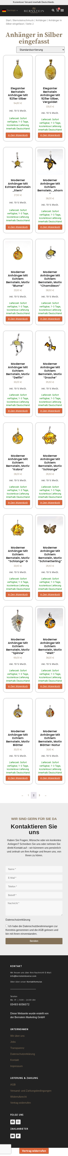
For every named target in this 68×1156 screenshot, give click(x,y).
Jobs (13, 1042)
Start (8, 20)
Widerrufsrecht (18, 1096)
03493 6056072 (20, 1004)
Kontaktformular (34, 982)
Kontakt (14, 1060)
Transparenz (17, 1048)
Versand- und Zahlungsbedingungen (30, 1090)
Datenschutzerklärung (22, 1054)
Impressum (16, 1066)
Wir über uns (17, 1036)
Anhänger (41, 20)
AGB (13, 1084)
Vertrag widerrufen (20, 1102)
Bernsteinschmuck (23, 20)
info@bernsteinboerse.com (23, 976)
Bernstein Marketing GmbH (30, 1017)
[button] (53, 10)
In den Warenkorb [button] (18, 135)
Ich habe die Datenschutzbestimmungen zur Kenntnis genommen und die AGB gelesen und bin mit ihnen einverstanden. (32, 930)
